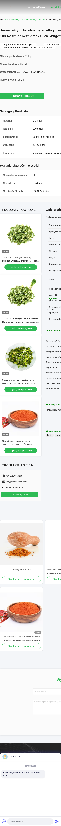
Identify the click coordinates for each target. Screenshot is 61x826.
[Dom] (11, 7)
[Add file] (4, 821)
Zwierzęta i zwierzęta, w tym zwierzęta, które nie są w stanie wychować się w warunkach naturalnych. (20, 322)
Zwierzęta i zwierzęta (21, 569)
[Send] (56, 821)
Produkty (15, 19)
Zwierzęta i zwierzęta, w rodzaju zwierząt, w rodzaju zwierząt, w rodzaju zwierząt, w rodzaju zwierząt (20, 260)
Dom (6, 19)
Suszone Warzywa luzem (33, 19)
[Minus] (57, 756)
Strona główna (36, 7)
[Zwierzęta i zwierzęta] (21, 544)
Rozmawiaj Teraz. (20, 96)
